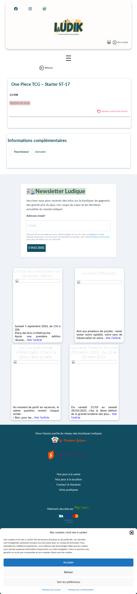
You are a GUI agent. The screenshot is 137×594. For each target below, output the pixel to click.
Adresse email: (35, 215)
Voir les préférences (68, 582)
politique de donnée (99, 237)
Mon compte (122, 42)
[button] (131, 532)
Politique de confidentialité (80, 590)
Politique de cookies (51, 590)
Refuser (68, 572)
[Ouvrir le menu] (68, 58)
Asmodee (40, 151)
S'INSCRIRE (36, 248)
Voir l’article (34, 340)
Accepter (68, 562)
